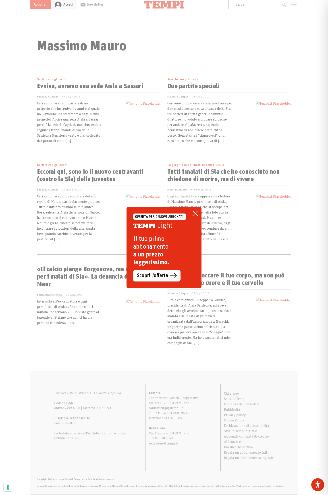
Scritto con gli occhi (52, 79)
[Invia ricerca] (284, 4)
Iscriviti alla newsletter (241, 404)
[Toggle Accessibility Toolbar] (318, 485)
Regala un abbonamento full (245, 452)
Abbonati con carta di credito (246, 436)
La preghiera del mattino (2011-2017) (195, 165)
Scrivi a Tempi (235, 399)
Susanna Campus (47, 96)
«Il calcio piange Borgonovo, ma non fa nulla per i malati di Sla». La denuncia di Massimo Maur (97, 277)
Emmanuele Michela (49, 294)
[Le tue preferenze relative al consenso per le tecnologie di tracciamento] (8, 487)
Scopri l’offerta (152, 275)
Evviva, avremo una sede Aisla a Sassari (90, 86)
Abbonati (41, 4)
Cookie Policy (234, 420)
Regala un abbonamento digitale (249, 458)
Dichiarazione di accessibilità (246, 425)
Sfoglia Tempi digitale (240, 431)
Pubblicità (232, 409)
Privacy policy (235, 415)
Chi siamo (231, 393)
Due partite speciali (193, 86)
